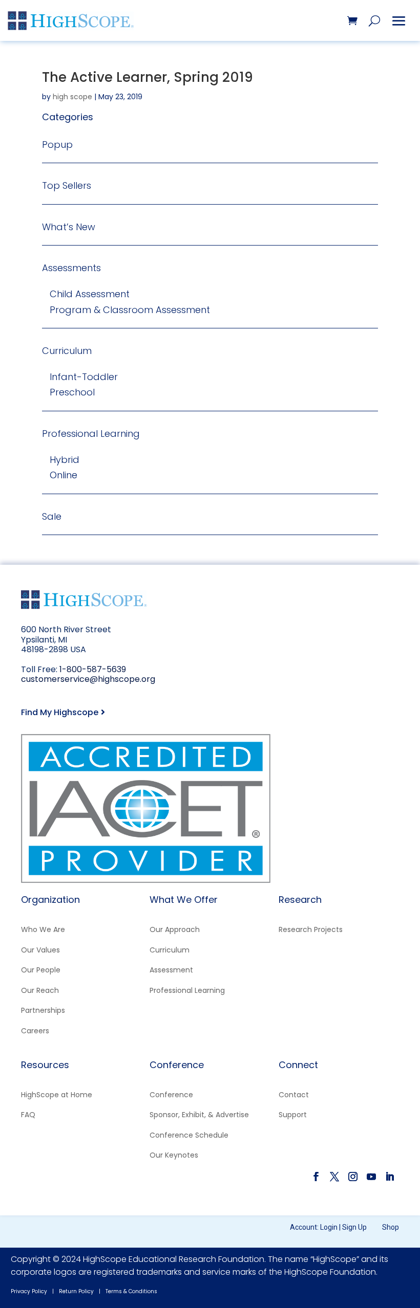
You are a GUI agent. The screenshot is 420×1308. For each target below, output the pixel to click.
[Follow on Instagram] (353, 1176)
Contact (294, 1095)
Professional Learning (91, 433)
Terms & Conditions (131, 1291)
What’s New (68, 226)
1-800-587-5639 (92, 669)
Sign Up (354, 1227)
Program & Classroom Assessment (130, 309)
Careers (35, 1031)
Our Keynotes (174, 1155)
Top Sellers (66, 185)
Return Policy (76, 1291)
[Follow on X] (334, 1176)
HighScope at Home (56, 1095)
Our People (40, 970)
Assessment (171, 970)
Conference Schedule (189, 1135)
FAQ (28, 1115)
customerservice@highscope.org (88, 679)
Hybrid (64, 459)
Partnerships (43, 1010)
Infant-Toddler (84, 376)
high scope (72, 97)
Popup (57, 144)
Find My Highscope (59, 712)
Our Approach (175, 929)
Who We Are (43, 929)
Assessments (71, 267)
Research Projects (311, 929)
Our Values (40, 950)
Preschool (72, 392)
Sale (51, 516)
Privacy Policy (29, 1291)
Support (293, 1115)
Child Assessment (90, 293)
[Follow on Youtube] (371, 1176)
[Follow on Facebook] (316, 1176)
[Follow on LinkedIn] (390, 1176)
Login (329, 1227)
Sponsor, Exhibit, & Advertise (199, 1115)
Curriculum (67, 350)
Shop (390, 1227)
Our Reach (40, 990)
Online (63, 475)
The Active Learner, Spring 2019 (147, 77)
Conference (171, 1095)
